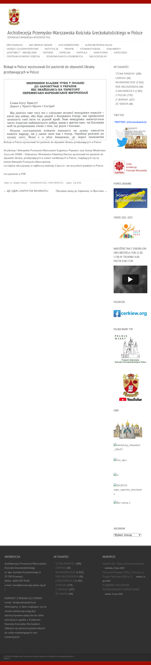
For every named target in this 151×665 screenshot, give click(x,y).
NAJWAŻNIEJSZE (38, 183)
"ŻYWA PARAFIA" (125, 73)
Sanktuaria (101, 52)
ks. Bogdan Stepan (18, 183)
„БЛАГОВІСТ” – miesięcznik (22, 52)
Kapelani (64, 52)
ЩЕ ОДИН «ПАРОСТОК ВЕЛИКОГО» (26, 191)
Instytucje (51, 49)
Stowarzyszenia (90, 49)
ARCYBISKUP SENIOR (40, 45)
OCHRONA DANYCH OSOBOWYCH (64, 56)
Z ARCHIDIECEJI (55, 183)
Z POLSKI (121, 95)
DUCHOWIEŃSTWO (69, 45)
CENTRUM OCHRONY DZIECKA (23, 56)
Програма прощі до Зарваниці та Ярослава (81, 191)
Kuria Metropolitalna (98, 45)
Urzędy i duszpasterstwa (22, 49)
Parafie (69, 49)
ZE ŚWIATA (121, 104)
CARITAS (120, 78)
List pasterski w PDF (15, 174)
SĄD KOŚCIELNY (98, 56)
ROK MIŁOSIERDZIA (126, 86)
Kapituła (82, 52)
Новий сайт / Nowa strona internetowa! (123, 563)
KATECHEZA (120, 52)
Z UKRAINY (121, 99)
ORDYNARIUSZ (14, 45)
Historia (48, 52)
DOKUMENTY (114, 49)
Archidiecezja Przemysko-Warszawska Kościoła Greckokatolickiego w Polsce (39, 657)
